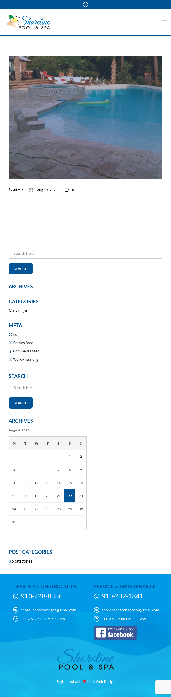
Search (21, 269)
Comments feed (26, 351)
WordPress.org (25, 359)
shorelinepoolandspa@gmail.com (48, 610)
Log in (18, 334)
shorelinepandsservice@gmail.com (130, 610)
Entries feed (23, 342)
